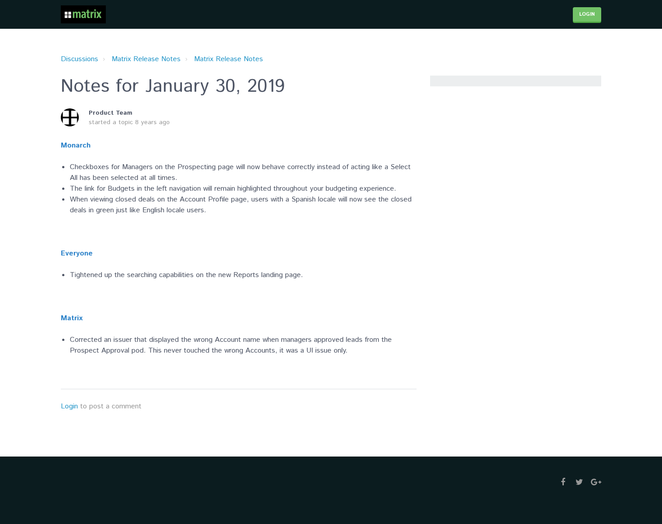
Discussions (79, 59)
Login (69, 406)
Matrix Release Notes (146, 59)
